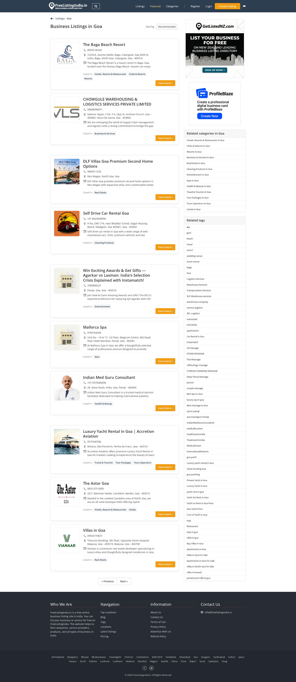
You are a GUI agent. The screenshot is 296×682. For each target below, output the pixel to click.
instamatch (192, 342)
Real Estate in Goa (196, 163)
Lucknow (104, 661)
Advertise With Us (161, 631)
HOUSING (192, 324)
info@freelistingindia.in (218, 612)
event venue (193, 261)
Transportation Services (199, 290)
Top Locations (108, 612)
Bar (188, 227)
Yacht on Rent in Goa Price (200, 503)
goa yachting (193, 474)
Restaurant (192, 526)
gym (189, 232)
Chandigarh (115, 657)
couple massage (195, 388)
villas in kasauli (194, 572)
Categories (172, 6)
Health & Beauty (103, 403)
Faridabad (171, 657)
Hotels (132, 509)
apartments (193, 330)
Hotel (189, 244)
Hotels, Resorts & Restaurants (110, 74)
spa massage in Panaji (198, 416)
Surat (202, 661)
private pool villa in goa (198, 578)
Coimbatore (142, 657)
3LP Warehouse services (199, 296)
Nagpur (154, 661)
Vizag (224, 661)
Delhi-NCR (157, 657)
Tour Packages (123, 462)
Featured (155, 6)
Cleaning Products (104, 242)
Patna (174, 661)
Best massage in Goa (197, 405)
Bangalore (72, 657)
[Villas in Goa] (66, 540)
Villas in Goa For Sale (197, 555)
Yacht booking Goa (196, 468)
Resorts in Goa (194, 151)
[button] (244, 6)
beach (190, 238)
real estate (192, 319)
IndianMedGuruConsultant (200, 422)
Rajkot (193, 661)
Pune (183, 661)
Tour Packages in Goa (197, 197)
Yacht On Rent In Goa (197, 497)
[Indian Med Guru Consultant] (66, 387)
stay (189, 520)
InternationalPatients (197, 451)
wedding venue (194, 255)
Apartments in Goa (196, 549)
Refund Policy (158, 636)
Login (209, 6)
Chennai (129, 657)
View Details (165, 83)
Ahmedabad (58, 657)
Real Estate (100, 192)
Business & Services (105, 133)
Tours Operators (142, 462)
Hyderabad (219, 657)
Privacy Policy (158, 626)
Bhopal (84, 657)
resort (190, 250)
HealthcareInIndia (196, 434)
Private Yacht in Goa (197, 480)
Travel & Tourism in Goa (199, 192)
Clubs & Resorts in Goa (198, 145)
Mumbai (142, 661)
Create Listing (227, 6)
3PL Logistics (193, 313)
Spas (97, 356)
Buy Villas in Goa (195, 543)
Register (195, 6)
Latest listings (108, 631)
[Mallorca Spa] (66, 337)
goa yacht (192, 457)
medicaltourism (195, 428)
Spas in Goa (193, 180)
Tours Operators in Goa (199, 203)
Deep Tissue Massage (197, 376)
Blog (103, 617)
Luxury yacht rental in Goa (200, 462)
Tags (103, 622)
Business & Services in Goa (200, 157)
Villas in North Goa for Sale (200, 566)
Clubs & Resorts (137, 74)
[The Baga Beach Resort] (66, 55)
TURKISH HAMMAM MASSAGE (202, 370)
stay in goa (192, 532)
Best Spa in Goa (194, 393)
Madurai (130, 661)
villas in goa (192, 537)
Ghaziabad (184, 657)
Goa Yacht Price (194, 508)
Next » (124, 581)
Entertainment (102, 306)
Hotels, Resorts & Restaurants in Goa (205, 140)
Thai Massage (193, 359)
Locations (106, 626)
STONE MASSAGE (195, 353)
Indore (231, 657)
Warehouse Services (197, 284)
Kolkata (93, 661)
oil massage (193, 347)
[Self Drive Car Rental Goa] (66, 223)
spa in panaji (193, 411)
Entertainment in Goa (198, 174)
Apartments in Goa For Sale (200, 560)
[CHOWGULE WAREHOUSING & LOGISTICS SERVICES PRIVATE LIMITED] (66, 109)
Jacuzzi (190, 382)
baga (189, 267)
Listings (140, 6)
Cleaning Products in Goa (199, 169)
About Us (156, 612)
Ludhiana (117, 661)
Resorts (88, 78)
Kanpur (73, 661)
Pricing (104, 636)
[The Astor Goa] (66, 493)
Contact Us (157, 617)
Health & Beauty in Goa (199, 186)
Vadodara (213, 661)
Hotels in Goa (193, 209)
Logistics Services (195, 278)
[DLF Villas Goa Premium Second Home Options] (66, 171)
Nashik (164, 661)
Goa (189, 273)
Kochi (83, 661)
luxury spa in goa (195, 399)
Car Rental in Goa (195, 336)
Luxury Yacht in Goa (197, 485)
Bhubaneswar (99, 657)
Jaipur (241, 657)
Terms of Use (158, 622)
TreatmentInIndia (196, 440)
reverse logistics (195, 307)
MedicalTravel (194, 445)
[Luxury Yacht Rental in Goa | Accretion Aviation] (66, 441)
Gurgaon (205, 657)
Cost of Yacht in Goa (197, 514)
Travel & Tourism (104, 462)
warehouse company (197, 301)
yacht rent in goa (195, 491)
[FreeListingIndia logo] (68, 6)
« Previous (108, 581)
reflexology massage (197, 365)
